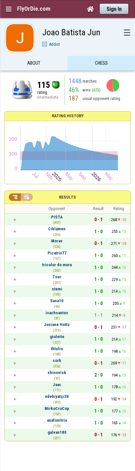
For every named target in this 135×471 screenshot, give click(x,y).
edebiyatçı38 (57, 396)
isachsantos (57, 312)
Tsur (56, 276)
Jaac (57, 384)
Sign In (114, 9)
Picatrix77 (57, 253)
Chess (101, 63)
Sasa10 (57, 300)
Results (67, 197)
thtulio (57, 348)
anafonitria (57, 420)
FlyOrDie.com (33, 8)
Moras (57, 240)
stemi (57, 288)
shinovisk (57, 372)
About (33, 63)
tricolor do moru (57, 264)
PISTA (57, 217)
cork (57, 360)
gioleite (57, 336)
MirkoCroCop (57, 408)
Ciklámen (57, 228)
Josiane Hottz (57, 324)
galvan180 (57, 432)
